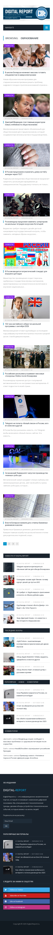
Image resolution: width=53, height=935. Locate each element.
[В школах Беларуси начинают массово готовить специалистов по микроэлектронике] (26, 56)
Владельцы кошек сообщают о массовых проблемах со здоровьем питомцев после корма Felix (24, 741)
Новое (21, 682)
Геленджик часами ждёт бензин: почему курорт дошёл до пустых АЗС (32, 581)
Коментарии (32, 682)
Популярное (10, 682)
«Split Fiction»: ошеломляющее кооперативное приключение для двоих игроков (32, 644)
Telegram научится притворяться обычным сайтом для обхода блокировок (33, 568)
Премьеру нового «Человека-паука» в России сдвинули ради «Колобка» (23, 756)
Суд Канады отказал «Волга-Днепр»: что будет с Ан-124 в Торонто (32, 606)
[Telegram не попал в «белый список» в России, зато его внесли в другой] (26, 407)
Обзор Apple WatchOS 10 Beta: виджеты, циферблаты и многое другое (32, 658)
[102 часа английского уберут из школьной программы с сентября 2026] (26, 307)
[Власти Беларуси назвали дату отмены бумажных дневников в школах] (26, 506)
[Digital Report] (26, 13)
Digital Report (13, 69)
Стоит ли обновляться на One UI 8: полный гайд (30, 707)
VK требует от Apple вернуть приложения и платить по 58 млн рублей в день (33, 593)
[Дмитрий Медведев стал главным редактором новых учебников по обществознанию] (26, 106)
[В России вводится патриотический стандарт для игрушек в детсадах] (26, 255)
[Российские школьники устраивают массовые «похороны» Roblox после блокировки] (26, 357)
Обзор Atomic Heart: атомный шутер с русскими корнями (31, 671)
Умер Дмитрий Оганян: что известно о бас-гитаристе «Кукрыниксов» (32, 619)
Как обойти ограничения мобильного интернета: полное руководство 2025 (31, 720)
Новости (9, 46)
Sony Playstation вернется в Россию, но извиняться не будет (32, 694)
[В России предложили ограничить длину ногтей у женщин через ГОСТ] (26, 156)
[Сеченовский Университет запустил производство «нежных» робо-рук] (26, 457)
